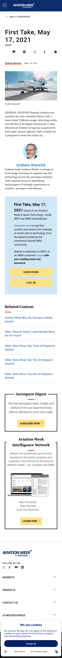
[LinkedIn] (22, 567)
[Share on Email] (14, 52)
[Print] (55, 52)
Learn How (30, 521)
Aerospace (24, 17)
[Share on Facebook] (45, 52)
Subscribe (31, 272)
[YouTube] (16, 567)
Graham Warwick (13, 63)
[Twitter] (4, 567)
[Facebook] (10, 567)
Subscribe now (22, 225)
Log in (40, 255)
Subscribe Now (30, 423)
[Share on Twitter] (34, 52)
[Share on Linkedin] (24, 52)
